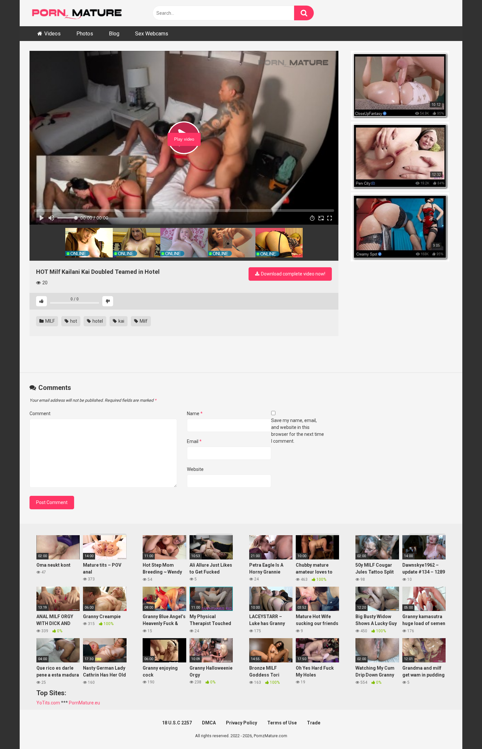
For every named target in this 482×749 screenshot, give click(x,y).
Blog (114, 33)
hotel (97, 321)
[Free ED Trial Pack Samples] (401, 86)
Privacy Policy (241, 722)
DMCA (209, 722)
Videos (52, 33)
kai (120, 321)
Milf (143, 321)
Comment (40, 413)
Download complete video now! (292, 273)
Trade (313, 722)
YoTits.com (48, 702)
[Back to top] (460, 729)
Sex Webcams (151, 33)
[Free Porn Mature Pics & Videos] (79, 13)
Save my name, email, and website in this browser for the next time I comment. (297, 431)
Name (195, 413)
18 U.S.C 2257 (177, 722)
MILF (49, 321)
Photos (84, 33)
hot (73, 321)
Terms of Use (282, 722)
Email (194, 441)
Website (195, 469)
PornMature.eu (84, 702)
